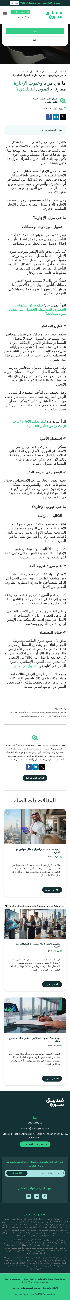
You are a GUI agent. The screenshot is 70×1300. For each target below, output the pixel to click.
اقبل (35, 31)
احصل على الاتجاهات (34, 1144)
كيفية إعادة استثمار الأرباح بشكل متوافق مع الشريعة (38, 851)
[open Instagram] (28, 1196)
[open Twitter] (44, 1196)
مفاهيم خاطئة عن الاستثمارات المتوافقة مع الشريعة (38, 945)
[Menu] (5, 13)
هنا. (26, 1253)
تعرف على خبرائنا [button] (35, 778)
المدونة (43, 72)
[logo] (52, 15)
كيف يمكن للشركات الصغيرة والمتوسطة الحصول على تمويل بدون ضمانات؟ (37, 309)
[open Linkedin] (36, 1196)
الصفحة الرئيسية (57, 72)
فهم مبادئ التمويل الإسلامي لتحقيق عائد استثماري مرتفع (34, 1039)
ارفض (35, 40)
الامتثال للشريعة (29, 72)
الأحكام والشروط (50, 1288)
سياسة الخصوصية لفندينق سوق (26, 1288)
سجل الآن (14, 3)
